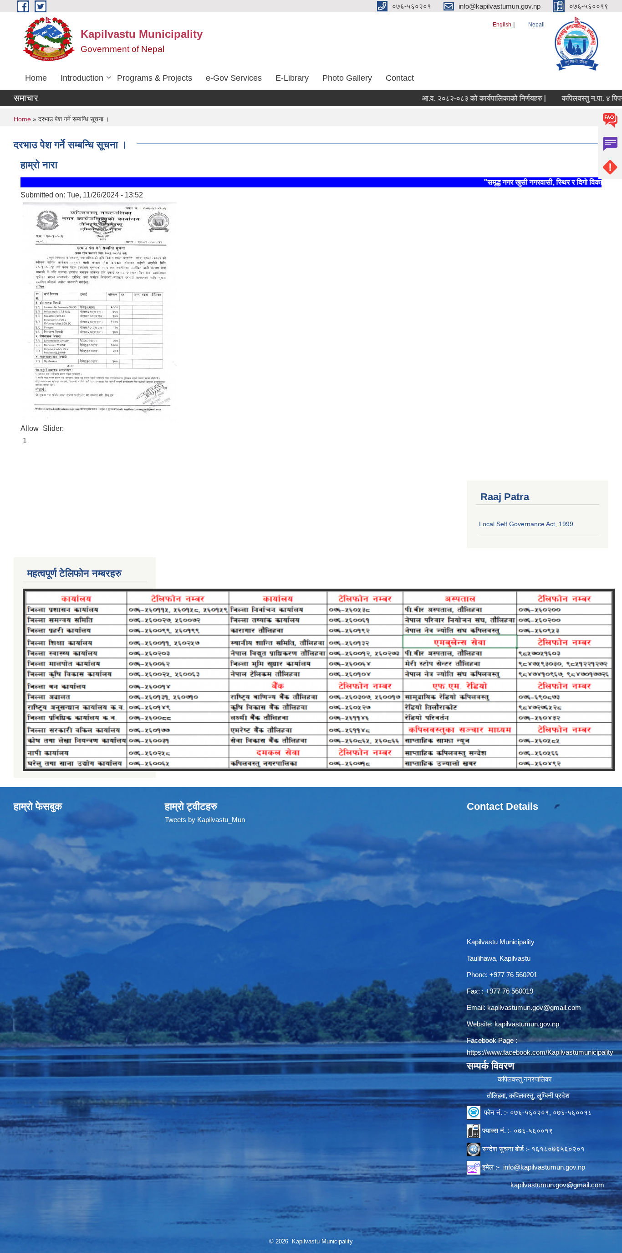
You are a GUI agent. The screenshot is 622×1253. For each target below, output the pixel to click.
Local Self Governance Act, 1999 (526, 524)
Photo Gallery (347, 78)
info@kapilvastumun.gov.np (544, 1167)
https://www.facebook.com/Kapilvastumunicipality (540, 1052)
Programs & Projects (154, 78)
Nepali (536, 24)
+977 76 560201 (513, 975)
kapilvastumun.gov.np (527, 1024)
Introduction (82, 78)
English (502, 24)
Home (36, 78)
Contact (400, 78)
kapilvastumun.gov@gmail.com (534, 1007)
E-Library (292, 78)
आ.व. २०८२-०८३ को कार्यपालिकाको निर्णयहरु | (450, 98)
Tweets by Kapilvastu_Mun (205, 819)
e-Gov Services (234, 78)
